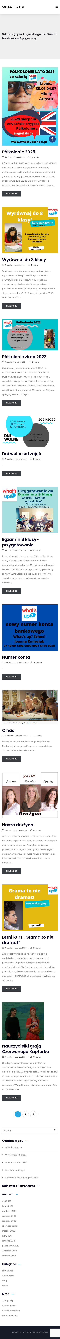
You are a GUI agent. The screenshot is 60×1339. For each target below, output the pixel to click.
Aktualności (8, 1276)
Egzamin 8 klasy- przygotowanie (20, 542)
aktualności (8, 1271)
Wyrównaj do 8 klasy (24, 260)
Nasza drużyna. (18, 825)
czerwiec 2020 (9, 1226)
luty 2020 (7, 1236)
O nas (8, 730)
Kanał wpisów (9, 1305)
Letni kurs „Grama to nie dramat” (27, 940)
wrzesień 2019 (9, 1251)
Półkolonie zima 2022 (24, 357)
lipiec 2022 (7, 1206)
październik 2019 (10, 1246)
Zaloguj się (7, 1301)
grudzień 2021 (9, 1211)
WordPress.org (9, 1315)
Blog (4, 1280)
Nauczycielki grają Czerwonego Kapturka (25, 1049)
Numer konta (16, 657)
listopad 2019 (8, 1241)
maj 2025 (6, 1201)
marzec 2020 (8, 1231)
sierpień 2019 (9, 1255)
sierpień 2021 (9, 1216)
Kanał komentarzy (11, 1310)
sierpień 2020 (9, 1221)
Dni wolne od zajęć (21, 454)
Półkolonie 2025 (18, 152)
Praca (5, 1285)
